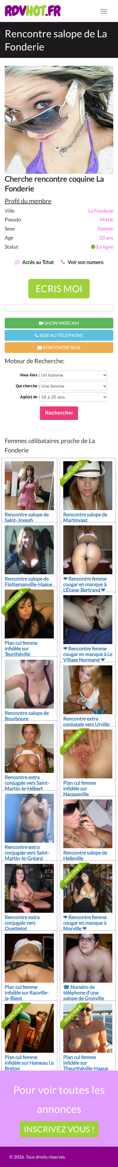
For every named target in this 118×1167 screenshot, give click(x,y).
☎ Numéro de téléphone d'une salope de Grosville (83, 992)
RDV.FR (32, 11)
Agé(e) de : (30, 397)
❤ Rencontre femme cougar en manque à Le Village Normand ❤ (87, 654)
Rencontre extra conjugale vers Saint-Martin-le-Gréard (27, 852)
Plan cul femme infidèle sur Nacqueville (79, 788)
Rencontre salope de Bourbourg (27, 715)
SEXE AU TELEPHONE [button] (60, 335)
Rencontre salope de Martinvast (85, 517)
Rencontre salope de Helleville (85, 855)
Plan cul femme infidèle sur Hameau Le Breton (29, 1062)
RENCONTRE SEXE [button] (61, 347)
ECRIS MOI (59, 288)
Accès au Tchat (38, 262)
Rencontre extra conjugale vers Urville (86, 721)
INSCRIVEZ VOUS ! (59, 1129)
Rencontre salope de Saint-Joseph (27, 517)
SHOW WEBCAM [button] (61, 323)
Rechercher (59, 413)
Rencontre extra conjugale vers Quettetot (22, 922)
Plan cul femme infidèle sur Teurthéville (21, 648)
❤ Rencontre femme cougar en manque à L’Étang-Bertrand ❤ (85, 584)
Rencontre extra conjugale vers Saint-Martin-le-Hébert (27, 782)
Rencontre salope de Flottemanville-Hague (28, 581)
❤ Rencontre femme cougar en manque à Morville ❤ (85, 922)
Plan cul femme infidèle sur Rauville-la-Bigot (27, 992)
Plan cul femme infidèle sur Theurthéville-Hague (85, 1062)
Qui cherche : (28, 386)
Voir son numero (86, 262)
